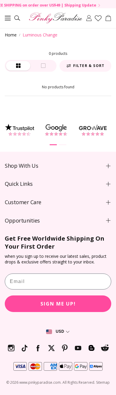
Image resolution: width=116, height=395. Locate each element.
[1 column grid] (43, 66)
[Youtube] (78, 348)
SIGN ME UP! (58, 303)
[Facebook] (38, 348)
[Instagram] (11, 348)
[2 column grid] (18, 66)
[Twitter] (51, 348)
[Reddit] (104, 348)
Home (11, 35)
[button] (8, 18)
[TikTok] (24, 348)
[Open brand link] (19, 130)
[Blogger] (91, 348)
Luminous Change (40, 35)
